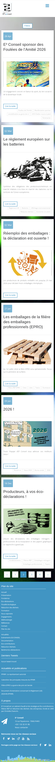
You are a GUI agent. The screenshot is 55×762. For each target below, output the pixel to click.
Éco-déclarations (7, 601)
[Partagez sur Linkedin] (50, 745)
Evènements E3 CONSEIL (10, 637)
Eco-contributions (8, 644)
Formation (5, 610)
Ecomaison (47, 388)
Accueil (4, 592)
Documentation (7, 640)
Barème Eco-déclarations (10, 650)
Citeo (24, 388)
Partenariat (46, 118)
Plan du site (5, 629)
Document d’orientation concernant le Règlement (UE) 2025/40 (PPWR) (21, 692)
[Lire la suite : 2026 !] (27, 434)
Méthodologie (6, 620)
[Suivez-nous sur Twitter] (8, 738)
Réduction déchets (27, 212)
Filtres (27, 26)
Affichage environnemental (41, 208)
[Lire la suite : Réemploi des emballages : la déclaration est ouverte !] (27, 263)
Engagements (6, 617)
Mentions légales (43, 759)
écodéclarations (15, 560)
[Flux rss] (28, 738)
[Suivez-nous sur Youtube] (23, 738)
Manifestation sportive (43, 110)
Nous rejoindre (7, 613)
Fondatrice (5, 598)
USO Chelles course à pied (41, 114)
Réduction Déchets (8, 647)
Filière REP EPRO (14, 388)
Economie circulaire (43, 212)
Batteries (25, 208)
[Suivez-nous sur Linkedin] (13, 738)
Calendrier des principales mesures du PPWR (18, 680)
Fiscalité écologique (8, 604)
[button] (48, 6)
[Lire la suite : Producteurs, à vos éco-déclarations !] (27, 521)
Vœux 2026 (28, 470)
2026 (49, 470)
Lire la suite (10, 106)
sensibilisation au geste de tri (18, 114)
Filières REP (28, 560)
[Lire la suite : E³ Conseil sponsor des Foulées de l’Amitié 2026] (27, 74)
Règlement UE (14, 208)
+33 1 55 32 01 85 (22, 724)
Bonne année (39, 470)
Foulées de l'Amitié (25, 110)
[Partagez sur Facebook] (40, 745)
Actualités (5, 634)
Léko (31, 388)
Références (5, 623)
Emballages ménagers (43, 560)
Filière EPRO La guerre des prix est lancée (16, 685)
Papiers (48, 564)
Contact (4, 626)
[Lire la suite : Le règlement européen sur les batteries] (27, 169)
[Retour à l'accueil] (27, 8)
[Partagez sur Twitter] (45, 745)
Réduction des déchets (10, 607)
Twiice (37, 388)
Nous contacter (21, 727)
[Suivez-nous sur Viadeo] (18, 738)
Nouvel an (17, 470)
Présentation (6, 595)
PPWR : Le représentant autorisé (13, 674)
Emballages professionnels (32, 564)
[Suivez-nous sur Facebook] (3, 738)
